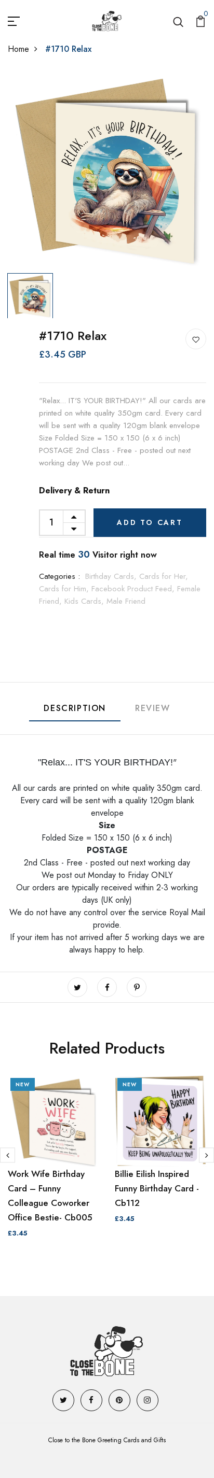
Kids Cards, (85, 601)
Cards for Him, (65, 588)
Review (152, 708)
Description (75, 708)
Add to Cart (150, 522)
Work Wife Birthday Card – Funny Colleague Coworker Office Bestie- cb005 (50, 1196)
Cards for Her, (163, 576)
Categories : (59, 576)
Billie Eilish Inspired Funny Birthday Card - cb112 (157, 1188)
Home (18, 49)
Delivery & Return (74, 490)
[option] (107, 169)
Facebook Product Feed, (134, 588)
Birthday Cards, (112, 576)
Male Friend (125, 601)
